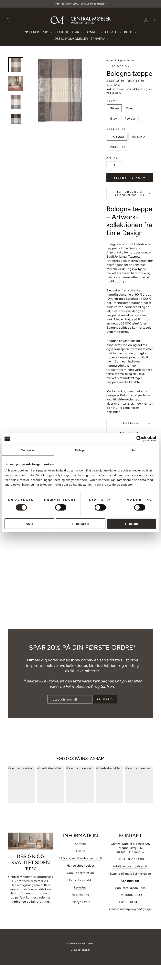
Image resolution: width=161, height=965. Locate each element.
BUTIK (129, 32)
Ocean (130, 108)
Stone (114, 108)
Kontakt (80, 844)
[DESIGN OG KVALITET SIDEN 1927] (30, 841)
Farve (112, 101)
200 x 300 (117, 147)
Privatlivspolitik (80, 880)
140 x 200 (117, 137)
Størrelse (116, 129)
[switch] (60, 507)
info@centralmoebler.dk (130, 866)
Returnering (80, 895)
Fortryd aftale (80, 902)
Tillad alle (131, 523)
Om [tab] (133, 450)
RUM (45, 32)
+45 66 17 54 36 (133, 859)
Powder (129, 118)
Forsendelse (132, 89)
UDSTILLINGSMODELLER (70, 39)
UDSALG (111, 32)
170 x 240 (138, 137)
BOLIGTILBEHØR (67, 32)
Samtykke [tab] (28, 450)
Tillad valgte (80, 523)
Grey (113, 118)
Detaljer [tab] (80, 450)
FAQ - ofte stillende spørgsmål (80, 858)
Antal (112, 157)
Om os (80, 851)
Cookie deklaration (80, 873)
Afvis (29, 523)
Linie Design (118, 66)
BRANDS (92, 32)
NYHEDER (32, 32)
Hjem (109, 60)
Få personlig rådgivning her (130, 193)
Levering (130, 423)
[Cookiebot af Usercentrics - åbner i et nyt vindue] (139, 439)
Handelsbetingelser (80, 865)
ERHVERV (98, 39)
